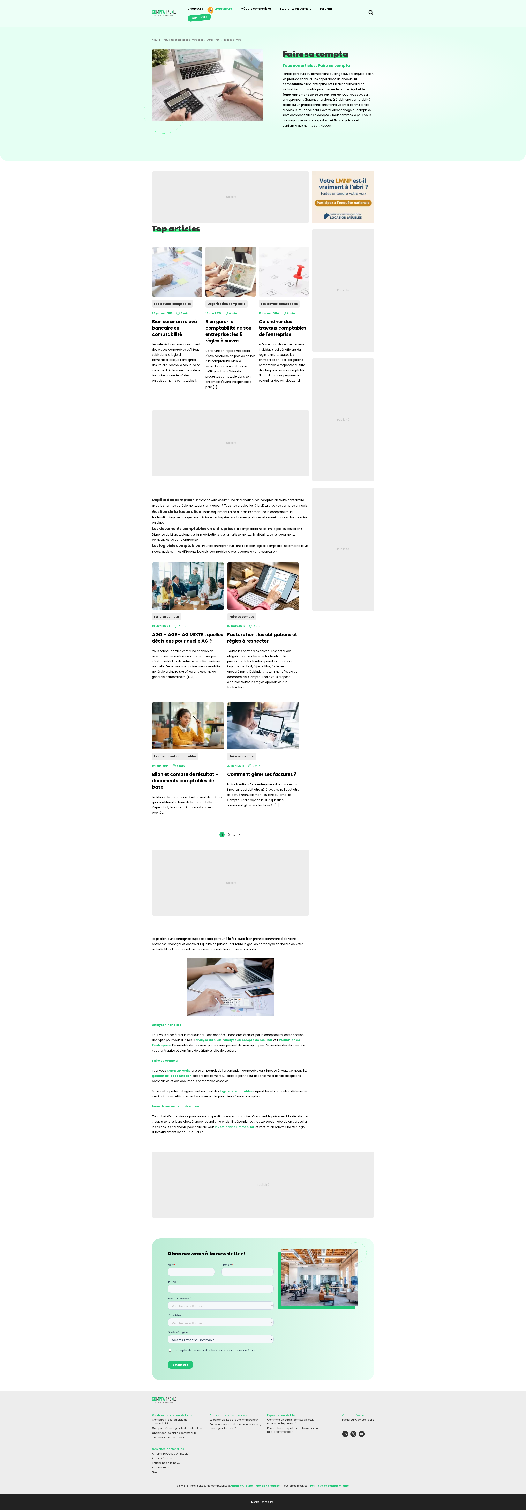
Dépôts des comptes (172, 499)
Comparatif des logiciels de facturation (177, 1428)
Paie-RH (326, 9)
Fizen (155, 1472)
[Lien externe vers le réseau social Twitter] (353, 1434)
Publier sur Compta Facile (358, 1419)
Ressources (199, 17)
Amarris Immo (161, 1467)
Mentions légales (268, 1485)
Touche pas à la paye (166, 1463)
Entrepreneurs (222, 9)
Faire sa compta (165, 1061)
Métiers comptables (256, 9)
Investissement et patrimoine (175, 1106)
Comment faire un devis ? (168, 1437)
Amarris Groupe (162, 1458)
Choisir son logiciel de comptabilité (174, 1433)
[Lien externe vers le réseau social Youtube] (362, 1434)
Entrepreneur (213, 40)
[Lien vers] (343, 197)
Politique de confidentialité (329, 1485)
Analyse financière (167, 1025)
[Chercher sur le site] (371, 13)
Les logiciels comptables (176, 545)
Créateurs (195, 9)
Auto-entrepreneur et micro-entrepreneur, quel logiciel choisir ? (235, 1426)
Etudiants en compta (296, 9)
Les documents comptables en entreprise (192, 528)
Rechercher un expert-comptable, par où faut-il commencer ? (292, 1430)
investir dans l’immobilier (234, 1127)
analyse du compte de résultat (248, 1040)
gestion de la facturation (172, 1076)
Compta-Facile (179, 1071)
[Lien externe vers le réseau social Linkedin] (345, 1434)
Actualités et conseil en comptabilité (183, 40)
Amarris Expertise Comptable (170, 1453)
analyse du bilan (208, 1040)
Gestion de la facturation (176, 511)
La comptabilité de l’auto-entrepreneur (234, 1419)
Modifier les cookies (262, 1502)
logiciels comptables (236, 1091)
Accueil (156, 40)
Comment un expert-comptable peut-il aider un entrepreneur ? (291, 1421)
